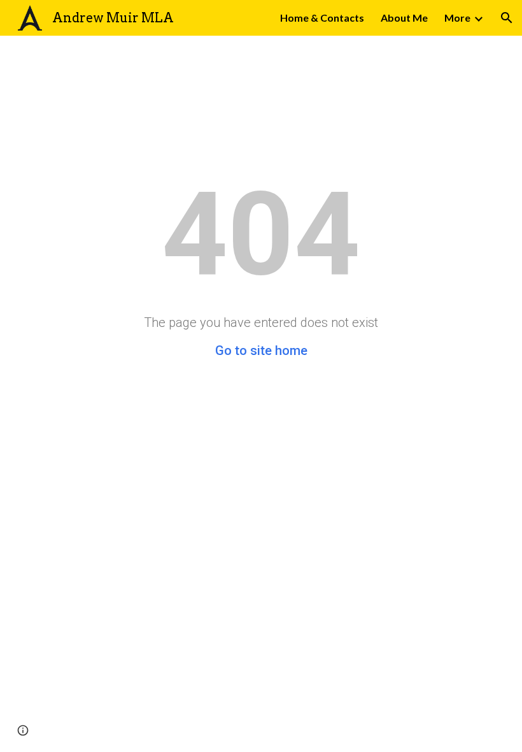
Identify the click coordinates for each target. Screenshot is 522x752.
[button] (506, 18)
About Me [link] (404, 17)
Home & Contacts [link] (322, 17)
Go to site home (261, 350)
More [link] (457, 17)
